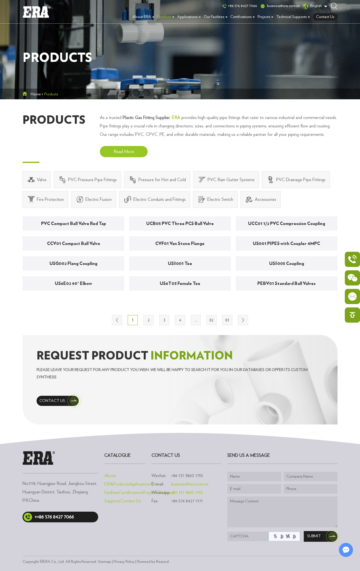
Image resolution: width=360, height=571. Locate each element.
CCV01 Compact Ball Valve (73, 243)
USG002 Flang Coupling (73, 263)
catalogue (117, 455)
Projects (264, 17)
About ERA (141, 17)
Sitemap (104, 562)
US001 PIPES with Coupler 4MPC (286, 243)
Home (36, 94)
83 (227, 320)
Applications (187, 17)
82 (211, 320)
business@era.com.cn (283, 6)
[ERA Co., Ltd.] (36, 12)
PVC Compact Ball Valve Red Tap (73, 223)
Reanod (162, 562)
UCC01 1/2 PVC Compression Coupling (286, 223)
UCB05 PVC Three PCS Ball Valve (180, 223)
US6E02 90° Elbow (73, 283)
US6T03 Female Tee (180, 283)
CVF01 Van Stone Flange (179, 243)
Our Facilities (214, 17)
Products (164, 17)
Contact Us (325, 17)
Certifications (240, 17)
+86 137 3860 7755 (187, 492)
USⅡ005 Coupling (286, 263)
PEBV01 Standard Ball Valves (286, 283)
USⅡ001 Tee (180, 263)
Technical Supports (291, 17)
